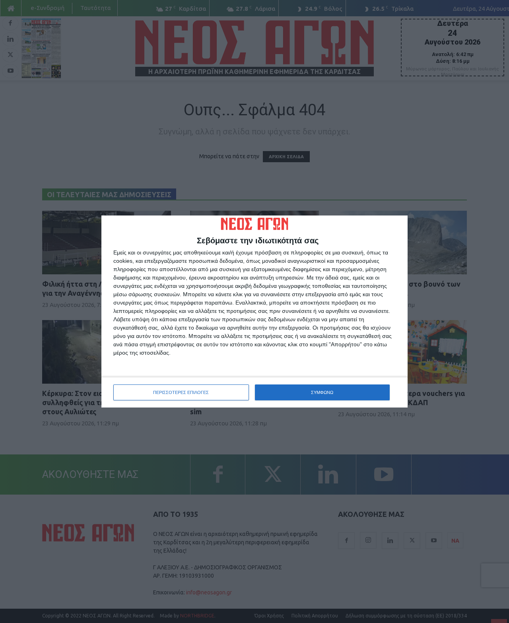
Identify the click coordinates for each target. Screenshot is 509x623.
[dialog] (254, 311)
